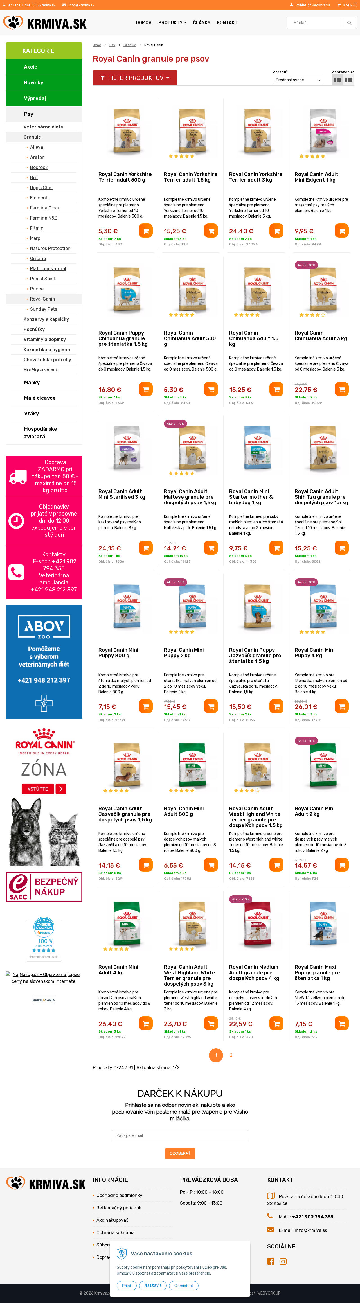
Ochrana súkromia (115, 1232)
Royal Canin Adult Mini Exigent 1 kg (316, 177)
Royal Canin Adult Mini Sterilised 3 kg (121, 494)
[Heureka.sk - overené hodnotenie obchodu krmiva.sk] (44, 958)
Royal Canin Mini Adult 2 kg (315, 811)
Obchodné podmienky (119, 1195)
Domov (144, 22)
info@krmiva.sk (81, 5)
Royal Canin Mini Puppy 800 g (118, 653)
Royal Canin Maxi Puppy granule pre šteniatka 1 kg (317, 972)
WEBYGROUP (269, 1293)
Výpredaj (35, 98)
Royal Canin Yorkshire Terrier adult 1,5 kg (190, 177)
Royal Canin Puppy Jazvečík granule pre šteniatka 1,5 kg (255, 655)
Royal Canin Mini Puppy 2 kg (184, 653)
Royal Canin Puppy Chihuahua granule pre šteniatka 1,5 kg (123, 338)
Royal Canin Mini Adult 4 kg (118, 970)
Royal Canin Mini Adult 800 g (184, 811)
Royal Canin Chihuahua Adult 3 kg (321, 336)
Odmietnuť (183, 1285)
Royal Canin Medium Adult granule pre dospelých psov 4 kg (254, 972)
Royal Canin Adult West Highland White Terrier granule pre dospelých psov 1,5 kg (256, 816)
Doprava (105, 1257)
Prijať (126, 1285)
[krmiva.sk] (273, 1262)
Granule (129, 45)
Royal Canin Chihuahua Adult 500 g (190, 338)
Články (201, 22)
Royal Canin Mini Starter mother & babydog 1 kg (251, 497)
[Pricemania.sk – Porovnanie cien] (44, 1001)
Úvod (97, 45)
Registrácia (321, 5)
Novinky (33, 83)
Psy (112, 45)
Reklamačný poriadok (118, 1208)
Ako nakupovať (112, 1220)
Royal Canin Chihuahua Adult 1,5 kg (253, 338)
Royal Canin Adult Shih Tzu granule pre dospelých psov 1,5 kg (321, 497)
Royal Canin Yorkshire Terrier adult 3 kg (256, 177)
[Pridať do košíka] (146, 230)
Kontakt (227, 22)
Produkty (170, 22)
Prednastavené (290, 80)
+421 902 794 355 (22, 5)
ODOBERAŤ (180, 1153)
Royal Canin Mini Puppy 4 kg (315, 653)
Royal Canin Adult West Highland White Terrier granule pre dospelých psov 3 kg (189, 975)
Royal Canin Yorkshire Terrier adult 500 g (125, 177)
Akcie (30, 67)
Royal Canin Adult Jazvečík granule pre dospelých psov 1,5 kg (125, 814)
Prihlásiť (302, 5)
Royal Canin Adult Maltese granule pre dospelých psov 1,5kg (190, 497)
